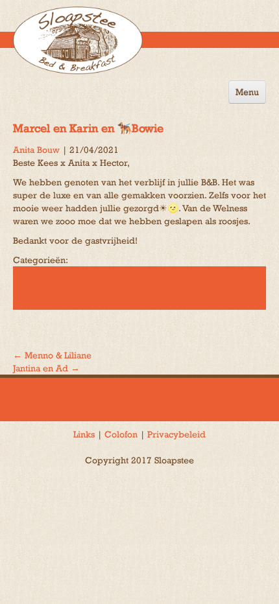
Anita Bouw (36, 150)
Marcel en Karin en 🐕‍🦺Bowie (88, 128)
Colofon (121, 434)
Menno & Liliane (52, 355)
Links (84, 434)
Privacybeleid (176, 434)
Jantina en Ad (46, 368)
